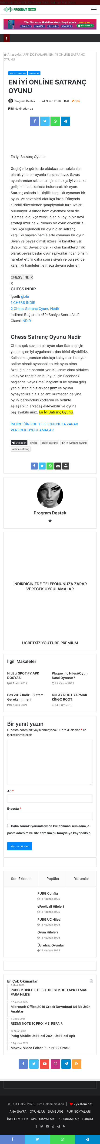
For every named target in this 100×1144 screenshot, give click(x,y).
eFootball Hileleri (50, 906)
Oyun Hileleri (47, 932)
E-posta (14, 808)
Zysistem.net (83, 1104)
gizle (25, 296)
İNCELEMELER (17, 1119)
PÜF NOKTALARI (78, 1111)
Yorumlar (81, 878)
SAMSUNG (55, 1111)
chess (33, 442)
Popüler (53, 878)
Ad (10, 791)
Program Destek (24, 101)
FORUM (87, 1119)
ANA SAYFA (18, 1111)
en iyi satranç (50, 442)
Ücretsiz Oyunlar (50, 945)
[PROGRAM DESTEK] (19, 9)
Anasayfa (14, 54)
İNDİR (26, 321)
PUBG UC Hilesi (49, 919)
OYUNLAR (34, 73)
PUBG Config (47, 893)
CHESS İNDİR (22, 277)
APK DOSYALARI (35, 54)
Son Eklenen (21, 878)
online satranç (20, 449)
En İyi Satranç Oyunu (74, 442)
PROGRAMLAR (68, 1119)
